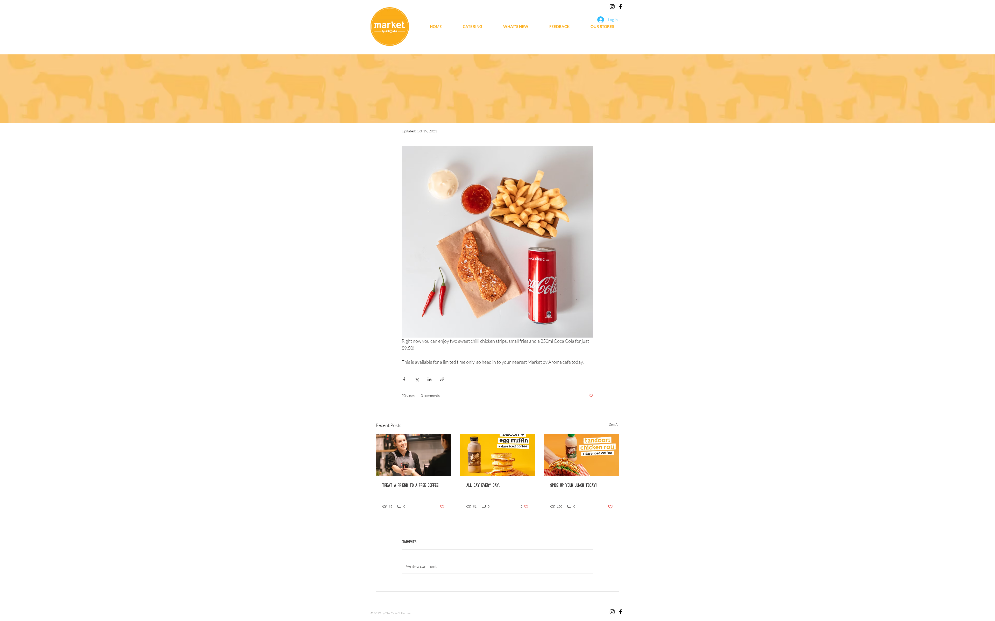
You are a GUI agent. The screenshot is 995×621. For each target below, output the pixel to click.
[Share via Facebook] (404, 379)
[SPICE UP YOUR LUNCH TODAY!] (581, 455)
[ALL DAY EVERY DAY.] (497, 455)
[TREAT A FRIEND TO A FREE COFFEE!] (413, 455)
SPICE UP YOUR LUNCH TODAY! (573, 485)
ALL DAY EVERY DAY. (483, 485)
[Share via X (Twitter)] (416, 379)
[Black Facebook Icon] (620, 6)
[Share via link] (442, 379)
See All (614, 424)
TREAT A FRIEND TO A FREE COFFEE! (410, 485)
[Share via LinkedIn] (429, 379)
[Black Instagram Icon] (612, 6)
